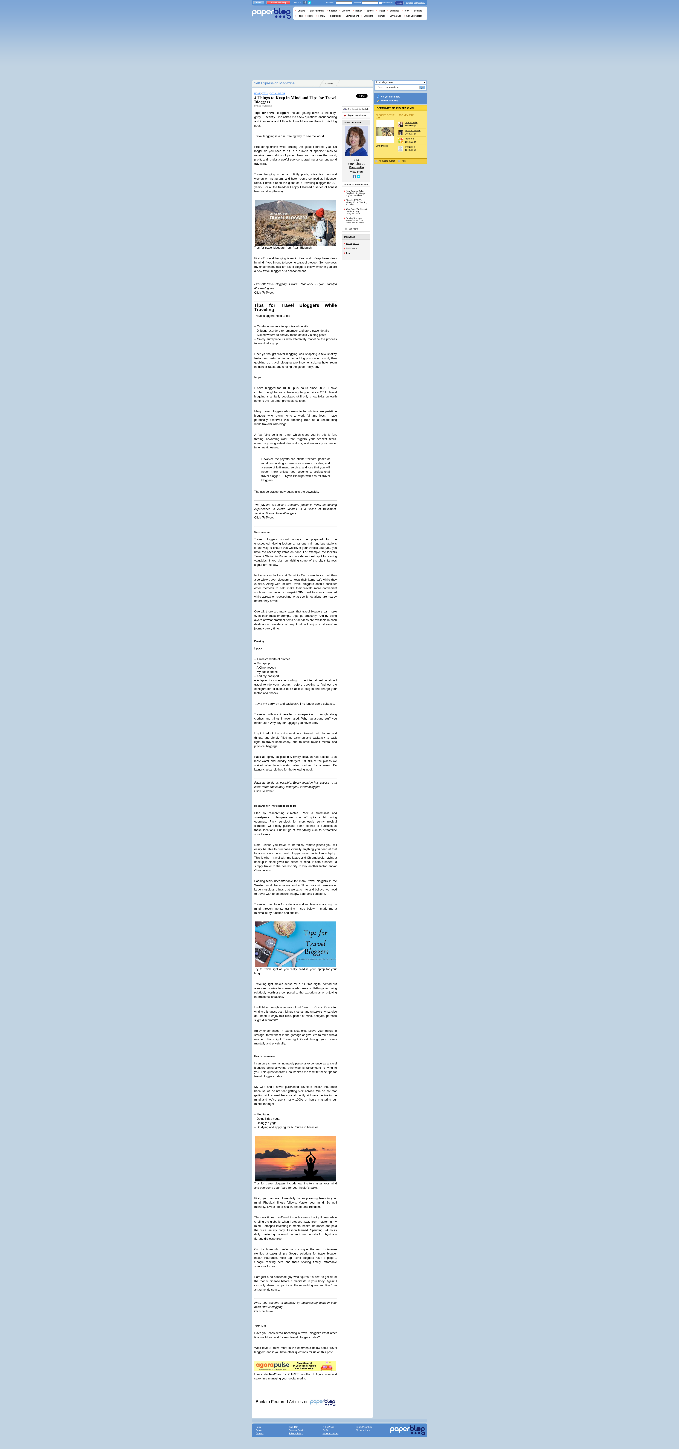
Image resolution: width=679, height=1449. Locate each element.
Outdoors (368, 16)
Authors (329, 83)
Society (333, 11)
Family (321, 16)
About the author (387, 161)
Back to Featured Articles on (283, 1401)
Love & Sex (395, 16)
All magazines (363, 1430)
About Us (293, 1427)
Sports (370, 11)
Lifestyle (346, 11)
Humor (381, 16)
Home (258, 3)
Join (404, 161)
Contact (259, 1430)
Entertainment (317, 11)
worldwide (410, 147)
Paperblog (271, 13)
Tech (348, 252)
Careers (259, 1433)
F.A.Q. (325, 1430)
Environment (352, 16)
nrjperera (409, 139)
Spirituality (335, 16)
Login (399, 3)
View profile (356, 167)
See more (353, 229)
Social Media (351, 248)
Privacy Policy (296, 1433)
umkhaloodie (411, 122)
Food (300, 16)
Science (418, 11)
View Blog (356, 171)
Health (358, 11)
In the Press (328, 1427)
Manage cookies (330, 1433)
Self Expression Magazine (274, 83)
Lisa (259, 106)
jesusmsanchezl (412, 130)
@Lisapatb (267, 106)
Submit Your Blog (389, 100)
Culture (301, 11)
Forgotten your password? (415, 3)
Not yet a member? (390, 97)
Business (394, 11)
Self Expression (352, 243)
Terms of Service (297, 1430)
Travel (382, 11)
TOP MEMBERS (406, 115)
